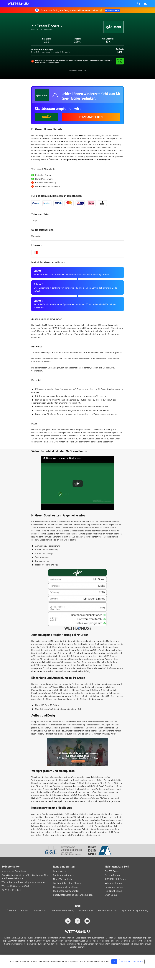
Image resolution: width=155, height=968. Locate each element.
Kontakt (25, 910)
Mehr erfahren (112, 10)
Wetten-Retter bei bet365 (15, 886)
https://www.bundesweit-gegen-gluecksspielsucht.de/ (29, 940)
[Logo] (77, 931)
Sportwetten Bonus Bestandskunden (73, 894)
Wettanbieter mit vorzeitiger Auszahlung (23, 882)
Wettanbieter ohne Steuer (67, 882)
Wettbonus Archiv (107, 910)
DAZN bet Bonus (113, 890)
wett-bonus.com (23, 3)
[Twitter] (68, 921)
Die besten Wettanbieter (66, 890)
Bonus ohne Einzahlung (65, 886)
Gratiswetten (60, 871)
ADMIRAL (39, 33)
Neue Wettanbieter (63, 879)
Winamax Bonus (113, 882)
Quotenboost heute (63, 875)
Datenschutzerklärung (62, 910)
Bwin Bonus (111, 894)
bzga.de (121, 937)
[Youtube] (87, 921)
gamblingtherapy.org (136, 937)
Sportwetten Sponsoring (135, 910)
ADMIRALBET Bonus (115, 879)
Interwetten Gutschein (14, 871)
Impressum (40, 910)
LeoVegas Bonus (114, 886)
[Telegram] (77, 921)
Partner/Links (86, 910)
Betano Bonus (112, 875)
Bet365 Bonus (112, 871)
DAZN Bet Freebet (11, 890)
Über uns (11, 910)
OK (114, 961)
